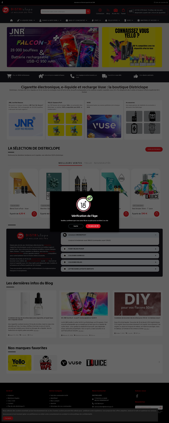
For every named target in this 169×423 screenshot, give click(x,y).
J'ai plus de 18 (93, 226)
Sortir (76, 226)
